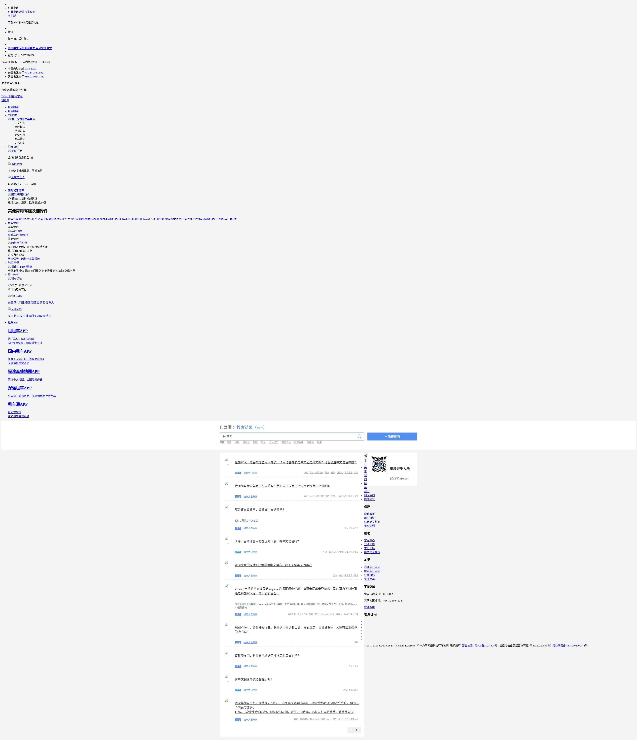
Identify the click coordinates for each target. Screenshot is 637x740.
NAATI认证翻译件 (154, 219)
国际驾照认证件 (20, 194)
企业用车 (369, 579)
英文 (356, 473)
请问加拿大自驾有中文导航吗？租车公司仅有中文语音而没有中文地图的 (282, 486)
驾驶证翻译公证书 (207, 219)
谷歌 (333, 473)
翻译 (356, 690)
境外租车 (13, 107)
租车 (351, 496)
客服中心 (369, 540)
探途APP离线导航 (21, 266)
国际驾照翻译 (16, 190)
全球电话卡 (18, 177)
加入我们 (369, 495)
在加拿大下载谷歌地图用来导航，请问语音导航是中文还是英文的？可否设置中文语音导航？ (296, 462)
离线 (300, 614)
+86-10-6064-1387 (34, 76)
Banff (332, 614)
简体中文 (13, 48)
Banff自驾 (348, 614)
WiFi (329, 719)
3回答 (237, 497)
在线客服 (369, 607)
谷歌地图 (319, 473)
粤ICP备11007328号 (486, 645)
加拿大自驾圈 (250, 473)
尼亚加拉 (354, 719)
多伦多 (310, 442)
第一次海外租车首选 (23, 119)
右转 (347, 719)
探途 (237, 442)
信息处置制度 (372, 521)
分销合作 (369, 575)
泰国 (28, 302)
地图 (327, 473)
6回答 (237, 473)
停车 (229, 442)
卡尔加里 (273, 442)
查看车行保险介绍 (18, 235)
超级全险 (286, 442)
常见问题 (369, 548)
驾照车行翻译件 (228, 219)
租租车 (5, 100)
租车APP (13, 322)
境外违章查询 (27, 11)
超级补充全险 (19, 242)
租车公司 (325, 496)
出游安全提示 (372, 552)
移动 (335, 719)
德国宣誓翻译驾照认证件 (22, 219)
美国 (10, 302)
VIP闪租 (13, 115)
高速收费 (298, 442)
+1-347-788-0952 (34, 72)
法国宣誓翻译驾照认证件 (52, 219)
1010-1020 (30, 68)
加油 (263, 442)
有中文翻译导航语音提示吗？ (254, 679)
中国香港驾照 (173, 219)
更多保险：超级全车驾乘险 (24, 258)
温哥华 (246, 442)
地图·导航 (13, 262)
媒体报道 (369, 499)
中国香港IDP (189, 219)
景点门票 (16, 150)
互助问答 (16, 309)
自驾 (356, 496)
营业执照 (467, 645)
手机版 (12, 15)
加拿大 (50, 302)
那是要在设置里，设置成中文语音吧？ (260, 509)
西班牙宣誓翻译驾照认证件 (84, 219)
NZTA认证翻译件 (132, 219)
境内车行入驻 (372, 571)
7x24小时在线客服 (12, 96)
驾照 (255, 442)
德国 (42, 302)
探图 (311, 614)
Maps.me (324, 614)
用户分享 (13, 274)
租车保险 (13, 223)
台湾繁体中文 (27, 48)
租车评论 (16, 278)
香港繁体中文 (44, 48)
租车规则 (369, 525)
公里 (341, 719)
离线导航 (292, 614)
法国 (48, 315)
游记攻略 (16, 296)
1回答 (237, 528)
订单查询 (13, 11)
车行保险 (16, 231)
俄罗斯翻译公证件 (110, 219)
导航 (312, 473)
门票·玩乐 (13, 146)
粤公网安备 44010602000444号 (570, 645)
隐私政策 (369, 513)
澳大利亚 (19, 302)
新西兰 (35, 302)
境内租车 (13, 111)
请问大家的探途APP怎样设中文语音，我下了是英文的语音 (273, 565)
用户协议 (369, 517)
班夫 (319, 442)
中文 (306, 473)
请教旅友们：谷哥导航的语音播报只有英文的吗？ (267, 655)
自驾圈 (226, 427)
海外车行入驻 (372, 567)
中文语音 (349, 473)
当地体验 (16, 164)
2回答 (237, 666)
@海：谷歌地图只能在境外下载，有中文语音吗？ (267, 541)
